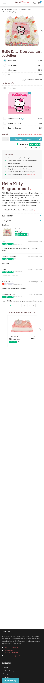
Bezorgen (6, 674)
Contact (5, 668)
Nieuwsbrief (7, 677)
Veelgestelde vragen (9, 671)
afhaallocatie (31, 174)
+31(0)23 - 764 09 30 (11, 647)
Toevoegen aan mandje (23, 139)
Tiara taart (13, 337)
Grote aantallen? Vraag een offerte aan (30, 134)
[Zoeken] (34, 3)
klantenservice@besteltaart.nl (14, 656)
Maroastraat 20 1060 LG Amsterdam (11, 651)
